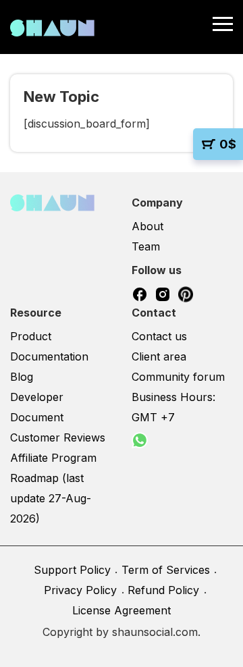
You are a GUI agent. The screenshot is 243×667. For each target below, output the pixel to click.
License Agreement (121, 610)
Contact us (159, 336)
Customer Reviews (57, 437)
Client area (159, 356)
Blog (21, 376)
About (147, 226)
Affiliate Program (53, 457)
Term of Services (166, 570)
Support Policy (72, 570)
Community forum (178, 376)
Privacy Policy (80, 590)
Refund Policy (163, 590)
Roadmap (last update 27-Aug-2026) (50, 498)
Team (146, 246)
